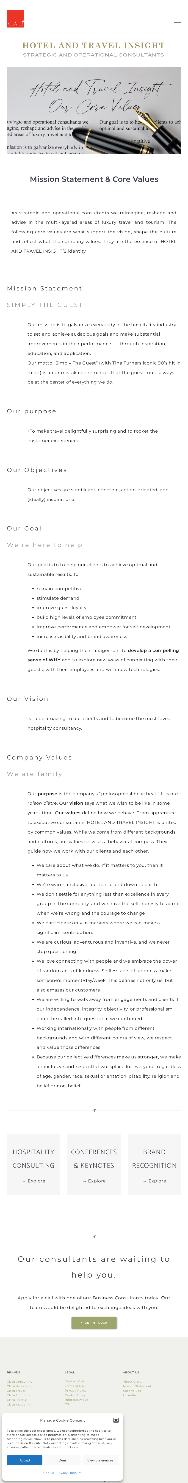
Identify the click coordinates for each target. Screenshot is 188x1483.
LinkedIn (129, 1395)
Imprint (76, 1473)
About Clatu (132, 1381)
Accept (24, 1460)
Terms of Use (75, 1386)
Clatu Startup (17, 1400)
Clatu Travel (16, 1390)
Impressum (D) (77, 1399)
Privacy (62, 1473)
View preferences (100, 1460)
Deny (63, 1460)
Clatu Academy (18, 1404)
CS (67, 1404)
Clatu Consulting (20, 1381)
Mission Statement (137, 1386)
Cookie (48, 1473)
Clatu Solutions (18, 1395)
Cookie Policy (76, 1395)
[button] (116, 1420)
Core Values (132, 1390)
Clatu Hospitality (20, 1386)
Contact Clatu (75, 1381)
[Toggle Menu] (177, 21)
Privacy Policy (76, 1390)
